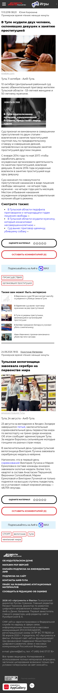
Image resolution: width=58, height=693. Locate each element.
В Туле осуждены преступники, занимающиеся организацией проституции (28, 317)
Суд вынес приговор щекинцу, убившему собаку (25, 230)
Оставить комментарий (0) (29, 254)
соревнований (10, 463)
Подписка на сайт (14, 576)
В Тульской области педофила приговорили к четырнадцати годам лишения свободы (27, 212)
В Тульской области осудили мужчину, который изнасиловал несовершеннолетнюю (29, 222)
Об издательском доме (17, 560)
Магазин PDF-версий (15, 564)
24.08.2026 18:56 (9, 352)
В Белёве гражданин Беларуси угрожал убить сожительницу (32, 326)
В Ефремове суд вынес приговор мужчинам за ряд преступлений (29, 307)
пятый (21, 427)
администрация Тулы (13, 413)
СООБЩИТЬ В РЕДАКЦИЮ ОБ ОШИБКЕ (24, 591)
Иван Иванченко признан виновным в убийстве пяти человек (31, 335)
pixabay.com (7, 73)
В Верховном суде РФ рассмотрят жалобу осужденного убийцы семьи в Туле (33, 297)
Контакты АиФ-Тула (15, 580)
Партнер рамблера (28, 678)
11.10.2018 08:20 (9, 12)
